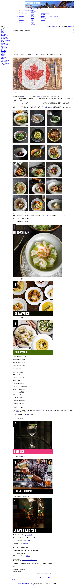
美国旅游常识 (4, 61)
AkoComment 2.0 (46, 573)
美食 (50, 107)
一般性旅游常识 (5, 63)
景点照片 (3, 51)
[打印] (73, 30)
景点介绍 (3, 31)
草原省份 (3, 46)
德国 (46, 107)
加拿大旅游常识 (5, 60)
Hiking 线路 (3, 57)
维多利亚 (29, 535)
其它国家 (3, 64)
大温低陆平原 (4, 35)
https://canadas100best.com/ (29, 560)
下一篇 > (47, 577)
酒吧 (39, 410)
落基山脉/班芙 (4, 44)
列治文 (46, 215)
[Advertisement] (6, 87)
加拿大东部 (4, 48)
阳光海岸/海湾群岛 (6, 40)
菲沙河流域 (4, 37)
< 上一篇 (39, 577)
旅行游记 (3, 55)
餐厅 (39, 54)
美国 (2, 49)
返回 (13, 579)
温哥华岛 (3, 41)
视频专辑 (3, 52)
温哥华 (2, 32)
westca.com (54, 26)
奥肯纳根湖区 (4, 43)
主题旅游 (3, 54)
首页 (2, 29)
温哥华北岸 (4, 34)
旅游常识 (3, 58)
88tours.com (71, 26)
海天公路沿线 (4, 38)
